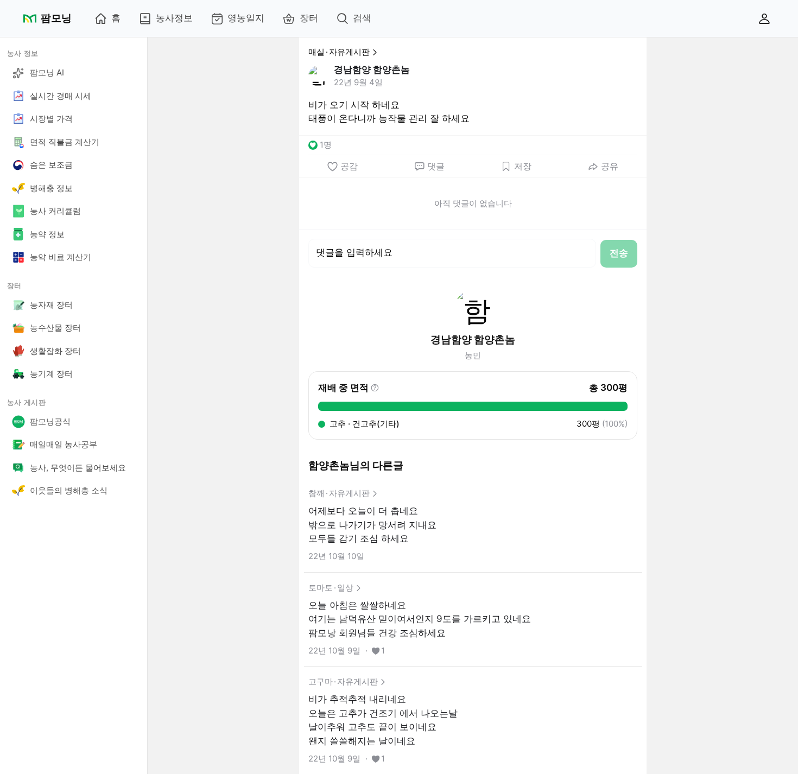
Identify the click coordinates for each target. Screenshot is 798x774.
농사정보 (174, 17)
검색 (362, 17)
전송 (619, 253)
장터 (309, 17)
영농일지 (245, 17)
